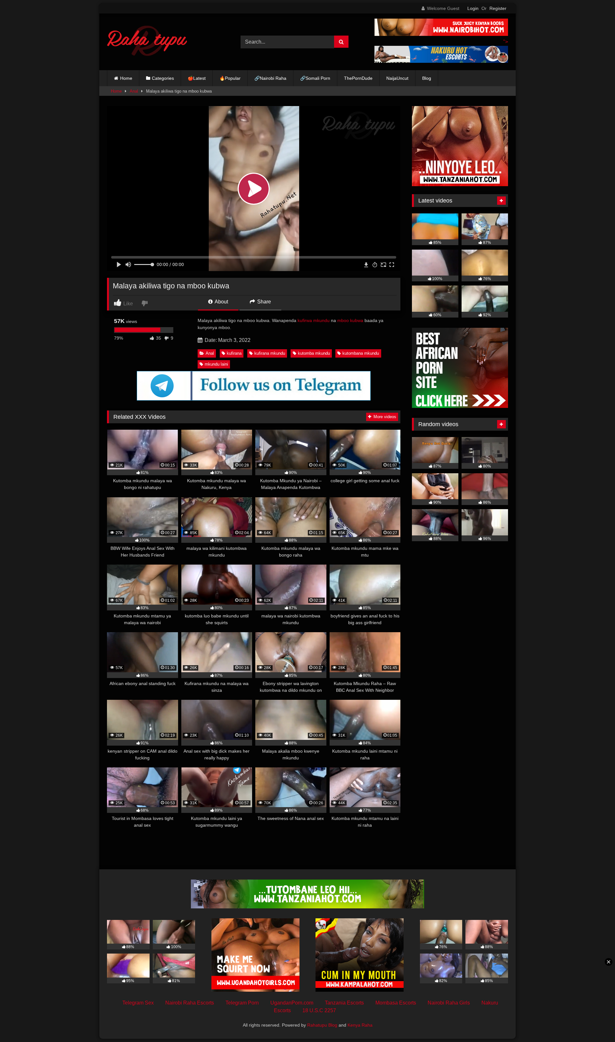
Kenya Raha (360, 1025)
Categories (163, 78)
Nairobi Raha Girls (449, 1002)
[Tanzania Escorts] (460, 184)
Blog (426, 78)
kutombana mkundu (360, 353)
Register (497, 8)
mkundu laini (216, 364)
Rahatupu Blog (322, 1025)
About (221, 301)
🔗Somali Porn (315, 78)
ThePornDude (358, 78)
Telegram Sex (138, 1002)
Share (263, 301)
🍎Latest (197, 78)
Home (126, 78)
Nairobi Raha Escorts (189, 1002)
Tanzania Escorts (344, 1002)
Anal (134, 91)
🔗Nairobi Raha (270, 78)
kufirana (234, 353)
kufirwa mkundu (314, 320)
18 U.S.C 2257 (319, 1010)
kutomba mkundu (314, 353)
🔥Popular (230, 78)
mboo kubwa (350, 320)
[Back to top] (595, 1023)
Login (473, 8)
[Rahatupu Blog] (147, 42)
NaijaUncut (397, 78)
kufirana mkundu (269, 353)
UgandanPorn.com (291, 1002)
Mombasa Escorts (395, 1002)
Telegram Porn (242, 1002)
